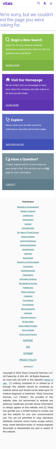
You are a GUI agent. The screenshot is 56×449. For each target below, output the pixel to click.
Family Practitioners (28, 241)
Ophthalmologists (28, 271)
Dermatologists (28, 228)
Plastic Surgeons (28, 292)
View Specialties (15, 144)
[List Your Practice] (44, 3)
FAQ (47, 168)
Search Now (12, 65)
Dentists (28, 224)
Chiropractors (28, 220)
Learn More (12, 105)
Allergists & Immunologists (28, 207)
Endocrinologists (28, 237)
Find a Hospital (28, 330)
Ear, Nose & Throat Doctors (28, 232)
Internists (28, 254)
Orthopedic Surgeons (28, 279)
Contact (10, 184)
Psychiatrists (28, 300)
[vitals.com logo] (8, 3)
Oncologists (28, 266)
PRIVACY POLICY (28, 360)
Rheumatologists (28, 309)
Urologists (28, 313)
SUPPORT (28, 340)
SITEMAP (28, 353)
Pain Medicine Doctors (28, 283)
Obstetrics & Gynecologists (28, 262)
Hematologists (28, 249)
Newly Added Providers (28, 326)
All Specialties (28, 322)
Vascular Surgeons (28, 317)
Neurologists (28, 258)
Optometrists (28, 275)
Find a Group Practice (28, 334)
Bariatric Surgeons (28, 211)
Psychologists (28, 305)
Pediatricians (28, 288)
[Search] (38, 3)
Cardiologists (28, 215)
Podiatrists (28, 296)
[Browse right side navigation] (51, 3)
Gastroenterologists (28, 245)
